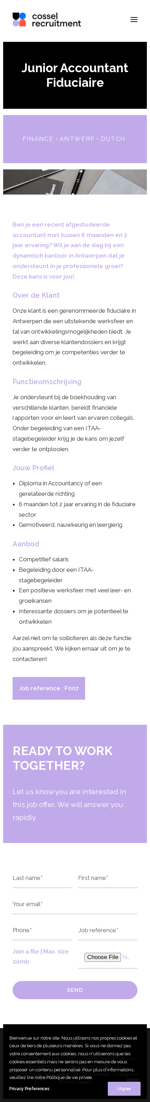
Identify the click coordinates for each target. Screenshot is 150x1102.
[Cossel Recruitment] (47, 19)
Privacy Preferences (29, 1088)
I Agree (124, 1088)
